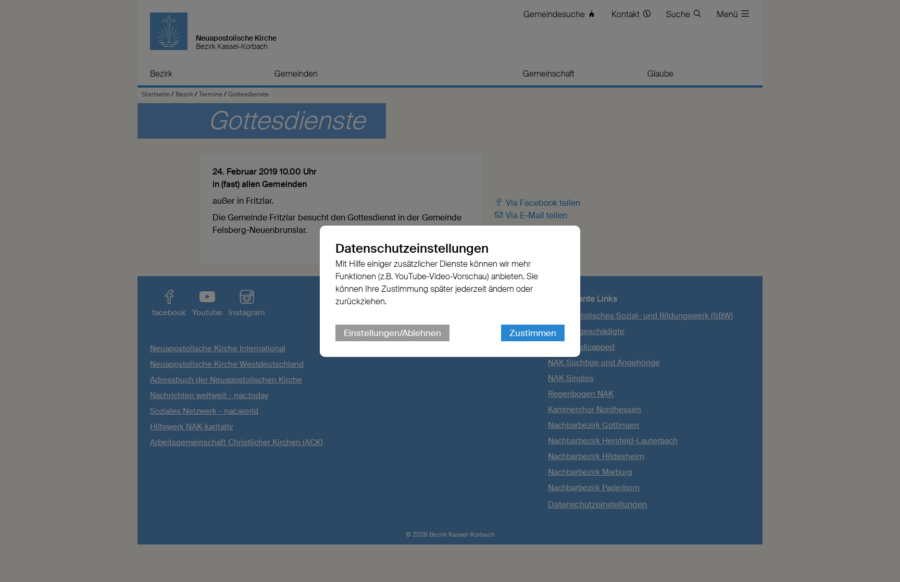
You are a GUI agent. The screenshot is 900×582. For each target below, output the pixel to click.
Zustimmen (532, 333)
